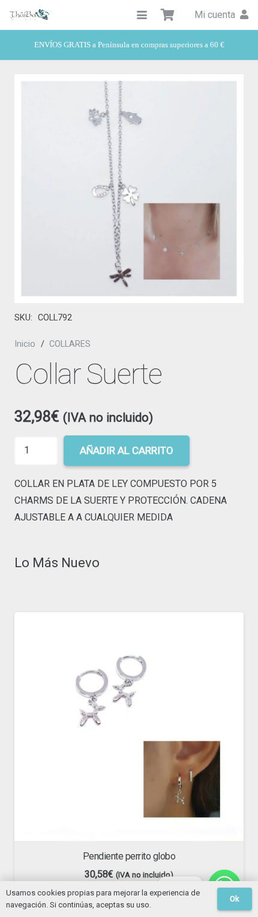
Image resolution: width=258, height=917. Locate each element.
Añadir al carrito (126, 450)
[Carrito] (168, 15)
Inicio (24, 344)
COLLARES (70, 344)
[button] (142, 15)
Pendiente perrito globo (129, 856)
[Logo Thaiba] (29, 15)
